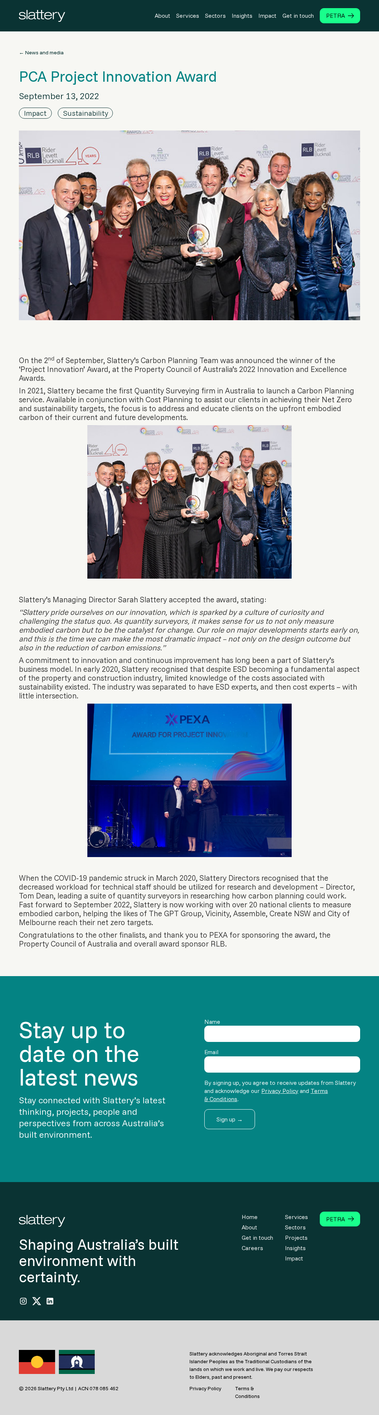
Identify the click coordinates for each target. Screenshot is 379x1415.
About (162, 15)
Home (250, 1217)
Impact (267, 15)
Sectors (215, 15)
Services (187, 15)
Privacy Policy (279, 1090)
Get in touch (298, 15)
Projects (296, 1237)
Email (211, 1052)
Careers (252, 1248)
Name (212, 1021)
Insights (242, 15)
